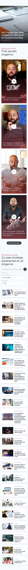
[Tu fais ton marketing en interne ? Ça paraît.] (14, 172)
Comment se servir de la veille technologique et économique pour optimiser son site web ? (13, 33)
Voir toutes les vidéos (14, 243)
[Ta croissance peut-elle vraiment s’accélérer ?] (14, 81)
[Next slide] (21, 8)
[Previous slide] (17, 8)
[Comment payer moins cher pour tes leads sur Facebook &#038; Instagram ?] (14, 217)
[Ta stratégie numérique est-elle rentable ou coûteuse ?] (14, 126)
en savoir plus (5, 40)
